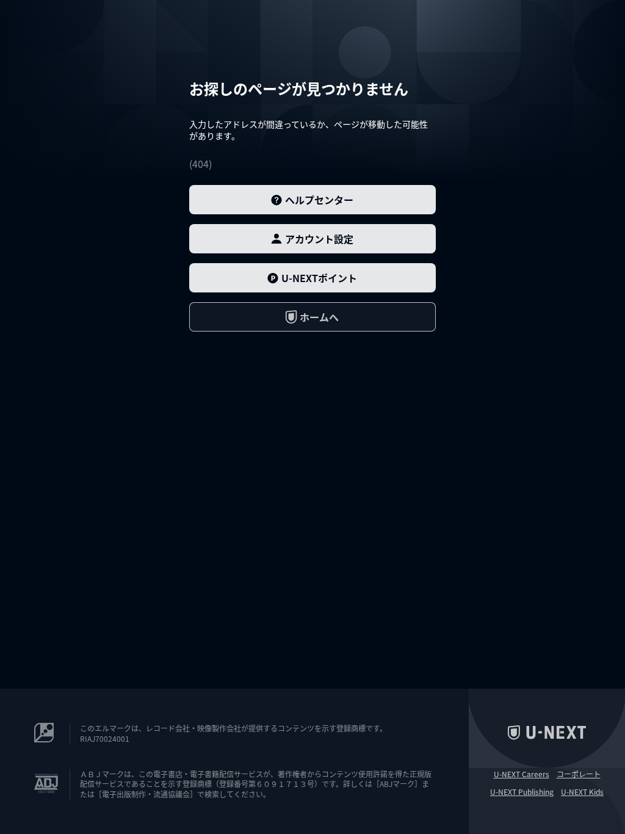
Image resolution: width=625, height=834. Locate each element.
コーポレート (579, 774)
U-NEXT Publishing (522, 792)
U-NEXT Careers (521, 774)
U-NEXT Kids (582, 792)
